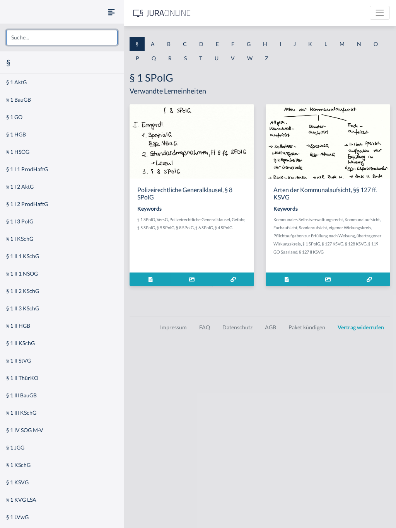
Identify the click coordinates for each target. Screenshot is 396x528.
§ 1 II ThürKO (22, 378)
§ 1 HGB (16, 134)
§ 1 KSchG (18, 465)
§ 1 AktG (16, 82)
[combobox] (62, 37)
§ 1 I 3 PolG (19, 221)
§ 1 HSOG (17, 151)
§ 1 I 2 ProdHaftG (27, 204)
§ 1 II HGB (18, 325)
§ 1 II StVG (18, 360)
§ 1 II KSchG (20, 343)
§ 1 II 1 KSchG (22, 256)
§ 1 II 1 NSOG (22, 273)
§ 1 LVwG (17, 517)
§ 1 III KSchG (21, 412)
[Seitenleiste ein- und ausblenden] (111, 11)
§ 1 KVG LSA (21, 499)
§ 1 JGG (15, 447)
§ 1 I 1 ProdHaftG (27, 169)
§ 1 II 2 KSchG (22, 291)
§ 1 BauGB (18, 99)
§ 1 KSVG (17, 482)
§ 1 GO (14, 117)
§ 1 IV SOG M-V (24, 430)
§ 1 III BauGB (21, 395)
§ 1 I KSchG (19, 238)
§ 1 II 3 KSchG (22, 308)
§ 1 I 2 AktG (20, 186)
